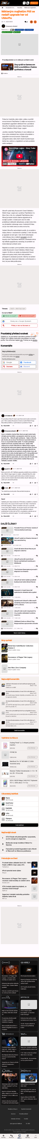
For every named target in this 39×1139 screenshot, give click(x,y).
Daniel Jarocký (6, 555)
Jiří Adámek (8, 415)
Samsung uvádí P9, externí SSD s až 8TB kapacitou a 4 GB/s (28, 1091)
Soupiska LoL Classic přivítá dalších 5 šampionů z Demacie (10, 1064)
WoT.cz (4, 898)
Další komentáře (19, 730)
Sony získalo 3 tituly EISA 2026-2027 (28, 1085)
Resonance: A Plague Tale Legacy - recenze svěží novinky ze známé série (16, 880)
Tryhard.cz (5, 867)
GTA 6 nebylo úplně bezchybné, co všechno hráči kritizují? (14, 887)
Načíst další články (19, 633)
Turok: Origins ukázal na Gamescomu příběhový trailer (28, 1025)
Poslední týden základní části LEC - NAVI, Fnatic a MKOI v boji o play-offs (16, 864)
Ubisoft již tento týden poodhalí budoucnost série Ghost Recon (25, 581)
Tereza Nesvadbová (7, 628)
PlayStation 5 (20, 29)
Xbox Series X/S (8, 32)
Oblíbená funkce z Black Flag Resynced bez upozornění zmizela (26, 622)
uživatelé (24, 237)
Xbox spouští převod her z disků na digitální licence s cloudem (9, 1027)
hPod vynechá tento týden (11, 871)
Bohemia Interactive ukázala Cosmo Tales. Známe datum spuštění (10, 985)
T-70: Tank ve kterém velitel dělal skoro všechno (29, 1054)
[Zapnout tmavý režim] (27, 3)
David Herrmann (7, 535)
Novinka (19, 7)
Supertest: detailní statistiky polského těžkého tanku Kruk (15, 895)
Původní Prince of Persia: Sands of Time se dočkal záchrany (26, 529)
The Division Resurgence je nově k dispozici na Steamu (25, 570)
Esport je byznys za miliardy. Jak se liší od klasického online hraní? (29, 981)
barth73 (7, 469)
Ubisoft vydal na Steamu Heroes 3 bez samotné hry (26, 539)
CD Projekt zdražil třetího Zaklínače (28, 988)
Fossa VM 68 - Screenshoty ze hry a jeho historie (28, 1059)
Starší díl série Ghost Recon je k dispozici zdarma (25, 550)
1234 (6, 488)
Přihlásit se (34, 3)
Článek (3, 64)
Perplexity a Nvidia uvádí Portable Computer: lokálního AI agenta (9, 1020)
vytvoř (17, 356)
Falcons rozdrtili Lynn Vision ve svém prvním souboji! (10, 992)
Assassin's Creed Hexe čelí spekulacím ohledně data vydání (25, 591)
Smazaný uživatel (11, 26)
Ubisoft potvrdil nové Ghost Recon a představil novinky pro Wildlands (24, 561)
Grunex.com (5, 882)
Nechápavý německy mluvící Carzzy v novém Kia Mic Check (10, 1057)
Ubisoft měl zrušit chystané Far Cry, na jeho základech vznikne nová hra (25, 613)
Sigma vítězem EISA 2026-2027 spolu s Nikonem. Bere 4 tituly (29, 1099)
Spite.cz (4, 890)
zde (21, 340)
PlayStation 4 (30, 29)
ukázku (35, 340)
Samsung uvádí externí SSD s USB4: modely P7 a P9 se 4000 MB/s (10, 1086)
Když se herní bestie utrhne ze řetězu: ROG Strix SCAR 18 (10, 1012)
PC (13, 29)
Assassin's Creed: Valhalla (10, 7)
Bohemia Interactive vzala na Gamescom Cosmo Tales (29, 1019)
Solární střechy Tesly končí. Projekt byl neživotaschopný (10, 1102)
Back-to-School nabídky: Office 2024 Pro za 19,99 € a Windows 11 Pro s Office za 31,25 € (10, 1094)
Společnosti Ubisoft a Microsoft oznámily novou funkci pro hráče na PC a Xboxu (25, 603)
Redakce (5, 73)
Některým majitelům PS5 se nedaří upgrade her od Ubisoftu (30, 7)
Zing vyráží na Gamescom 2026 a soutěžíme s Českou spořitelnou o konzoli (25, 67)
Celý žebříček (19, 825)
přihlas (31, 354)
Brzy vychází (7, 640)
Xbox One (17, 32)
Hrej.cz (4, 873)
